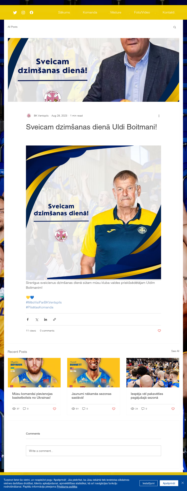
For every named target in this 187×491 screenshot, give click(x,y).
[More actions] (159, 115)
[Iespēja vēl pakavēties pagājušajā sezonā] (152, 372)
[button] (174, 26)
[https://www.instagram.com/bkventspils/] (23, 12)
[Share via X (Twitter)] (36, 319)
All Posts (13, 26)
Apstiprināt (169, 483)
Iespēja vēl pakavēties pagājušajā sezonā (147, 395)
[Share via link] (54, 319)
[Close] (182, 483)
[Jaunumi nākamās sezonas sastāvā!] (93, 372)
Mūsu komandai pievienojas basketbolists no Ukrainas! (32, 395)
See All (175, 351)
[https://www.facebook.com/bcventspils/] (31, 12)
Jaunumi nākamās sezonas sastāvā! (91, 395)
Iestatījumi (148, 483)
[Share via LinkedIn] (45, 319)
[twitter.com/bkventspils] (15, 12)
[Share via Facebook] (27, 319)
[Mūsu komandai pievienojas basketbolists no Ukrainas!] (34, 372)
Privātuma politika (67, 486)
